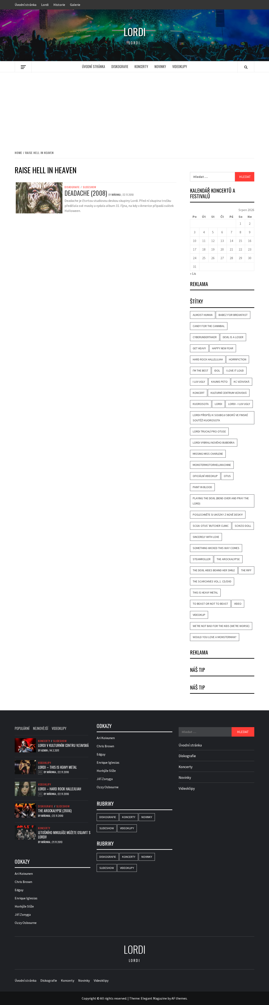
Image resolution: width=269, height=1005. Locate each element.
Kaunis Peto (219, 382)
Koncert (198, 393)
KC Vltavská (241, 382)
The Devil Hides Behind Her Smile (214, 570)
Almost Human (202, 315)
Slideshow (89, 187)
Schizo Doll (243, 526)
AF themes (179, 998)
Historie (59, 5)
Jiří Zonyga (23, 914)
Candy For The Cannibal (209, 326)
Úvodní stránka (25, 5)
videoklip (199, 615)
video (237, 604)
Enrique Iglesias (26, 898)
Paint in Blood (202, 487)
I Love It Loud (235, 370)
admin (44, 750)
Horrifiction (237, 359)
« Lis (193, 273)
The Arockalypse (228, 559)
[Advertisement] (134, 107)
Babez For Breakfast (233, 315)
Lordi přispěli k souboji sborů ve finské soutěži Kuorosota (220, 417)
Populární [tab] (22, 728)
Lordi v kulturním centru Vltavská (63, 745)
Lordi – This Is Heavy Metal (57, 767)
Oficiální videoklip (205, 476)
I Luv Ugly (199, 382)
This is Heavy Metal (205, 592)
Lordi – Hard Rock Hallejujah (59, 788)
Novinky (160, 66)
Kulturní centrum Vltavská (229, 393)
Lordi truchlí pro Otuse (209, 431)
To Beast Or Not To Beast (210, 604)
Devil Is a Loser (233, 337)
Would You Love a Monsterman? (214, 637)
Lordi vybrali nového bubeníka (214, 442)
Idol (217, 370)
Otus (227, 476)
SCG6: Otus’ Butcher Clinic (211, 526)
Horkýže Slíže (24, 906)
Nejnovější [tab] (40, 728)
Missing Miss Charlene (208, 454)
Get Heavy (199, 348)
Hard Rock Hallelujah (208, 359)
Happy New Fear (222, 348)
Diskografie (119, 66)
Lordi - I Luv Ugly (239, 404)
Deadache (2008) (86, 193)
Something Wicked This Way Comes (216, 548)
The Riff (246, 570)
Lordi (45, 5)
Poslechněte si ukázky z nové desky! (218, 514)
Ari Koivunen (24, 873)
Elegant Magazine (154, 998)
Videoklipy (179, 66)
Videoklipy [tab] (59, 728)
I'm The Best (200, 370)
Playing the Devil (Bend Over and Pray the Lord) (221, 500)
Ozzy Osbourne (26, 923)
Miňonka (116, 194)
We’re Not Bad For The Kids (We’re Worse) (221, 626)
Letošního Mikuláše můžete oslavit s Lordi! (64, 834)
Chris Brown (23, 882)
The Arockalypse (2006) (54, 810)
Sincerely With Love (206, 537)
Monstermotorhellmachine (212, 465)
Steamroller (202, 559)
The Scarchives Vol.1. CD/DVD (212, 581)
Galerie (75, 5)
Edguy (19, 890)
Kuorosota (201, 404)
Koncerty (141, 66)
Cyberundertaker (205, 337)
